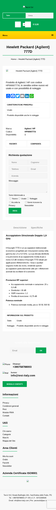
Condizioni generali (11, 406)
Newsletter (7, 466)
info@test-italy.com (23, 375)
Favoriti (13, 144)
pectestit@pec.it (40, 500)
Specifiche (37, 227)
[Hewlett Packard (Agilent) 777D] (28, 70)
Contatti (6, 416)
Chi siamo (7, 431)
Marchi (5, 437)
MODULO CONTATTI (15, 384)
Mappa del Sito (9, 441)
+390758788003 (22, 366)
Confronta (36, 144)
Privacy (6, 403)
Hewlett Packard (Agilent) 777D (31, 59)
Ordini (5, 459)
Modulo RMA (8, 412)
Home (13, 59)
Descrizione (20, 227)
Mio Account (8, 456)
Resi (5, 409)
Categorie (7, 434)
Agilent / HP (29, 128)
